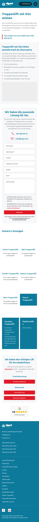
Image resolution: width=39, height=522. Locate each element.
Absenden (19, 212)
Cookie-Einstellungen (8, 460)
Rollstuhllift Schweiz (8, 492)
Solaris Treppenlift (28, 273)
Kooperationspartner (8, 482)
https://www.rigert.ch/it (9, 452)
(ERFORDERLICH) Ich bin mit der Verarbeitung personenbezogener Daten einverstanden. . (20, 206)
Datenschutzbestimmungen (21, 218)
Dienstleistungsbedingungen (19, 219)
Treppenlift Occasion (8, 501)
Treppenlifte (5, 476)
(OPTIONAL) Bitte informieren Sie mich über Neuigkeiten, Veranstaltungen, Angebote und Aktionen (19, 199)
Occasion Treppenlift (9, 322)
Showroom (8, 369)
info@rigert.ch (6, 435)
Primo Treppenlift (10, 249)
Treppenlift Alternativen (9, 498)
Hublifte (4, 486)
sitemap (4, 473)
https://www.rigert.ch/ (8, 442)
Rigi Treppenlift (28, 249)
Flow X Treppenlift (27, 298)
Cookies (4, 470)
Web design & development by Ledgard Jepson (15, 517)
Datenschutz (5, 463)
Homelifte (5, 489)
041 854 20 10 (6, 438)
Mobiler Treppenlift (7, 495)
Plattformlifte (28, 322)
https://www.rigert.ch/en (9, 446)
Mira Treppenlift (10, 297)
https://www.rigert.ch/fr (9, 449)
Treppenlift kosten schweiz (10, 467)
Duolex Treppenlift (10, 273)
